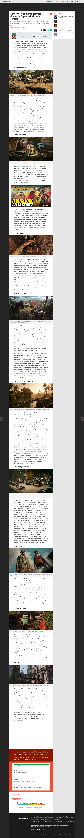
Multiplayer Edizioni (61, 831)
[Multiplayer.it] (5, 1)
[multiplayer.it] (21, 816)
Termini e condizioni (48, 825)
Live (72, 1)
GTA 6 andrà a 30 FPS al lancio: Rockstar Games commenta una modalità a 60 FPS (65, 21)
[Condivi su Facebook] (42, 30)
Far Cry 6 (20, 33)
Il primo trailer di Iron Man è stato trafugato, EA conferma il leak (65, 17)
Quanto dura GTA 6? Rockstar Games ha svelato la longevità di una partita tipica (64, 30)
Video (68, 1)
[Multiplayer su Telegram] (21, 818)
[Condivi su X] (45, 30)
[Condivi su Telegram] (51, 30)
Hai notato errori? (16, 799)
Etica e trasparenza (56, 825)
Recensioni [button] (58, 1)
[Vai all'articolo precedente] (82, 419)
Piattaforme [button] (50, 1)
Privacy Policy (42, 825)
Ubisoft (15, 794)
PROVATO (11, 27)
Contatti (61, 825)
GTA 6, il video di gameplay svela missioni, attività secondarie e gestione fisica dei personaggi (65, 25)
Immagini (45, 36)
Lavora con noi (65, 825)
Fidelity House (47, 831)
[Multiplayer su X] (16, 818)
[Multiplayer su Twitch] (23, 818)
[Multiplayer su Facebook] (14, 818)
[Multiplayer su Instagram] (19, 818)
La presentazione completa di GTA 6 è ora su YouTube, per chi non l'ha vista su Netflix (65, 35)
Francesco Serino (17, 27)
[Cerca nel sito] (79, 1)
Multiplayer (33, 831)
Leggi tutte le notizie (69, 37)
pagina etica (43, 808)
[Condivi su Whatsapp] (48, 30)
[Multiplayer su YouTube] (25, 818)
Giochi (76, 1)
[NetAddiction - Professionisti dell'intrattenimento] (41, 829)
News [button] (64, 1)
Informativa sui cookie (35, 825)
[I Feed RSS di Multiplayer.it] (27, 818)
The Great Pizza (54, 831)
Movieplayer (38, 831)
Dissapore (43, 831)
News (23, 36)
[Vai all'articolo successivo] (1, 419)
